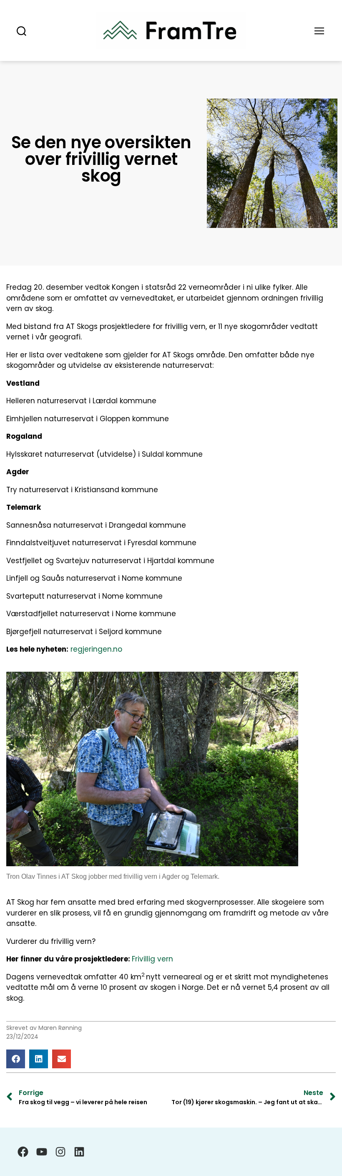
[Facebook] (23, 1152)
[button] (15, 1059)
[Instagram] (60, 1152)
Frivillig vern (152, 959)
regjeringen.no (96, 649)
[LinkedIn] (79, 1152)
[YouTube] (41, 1152)
